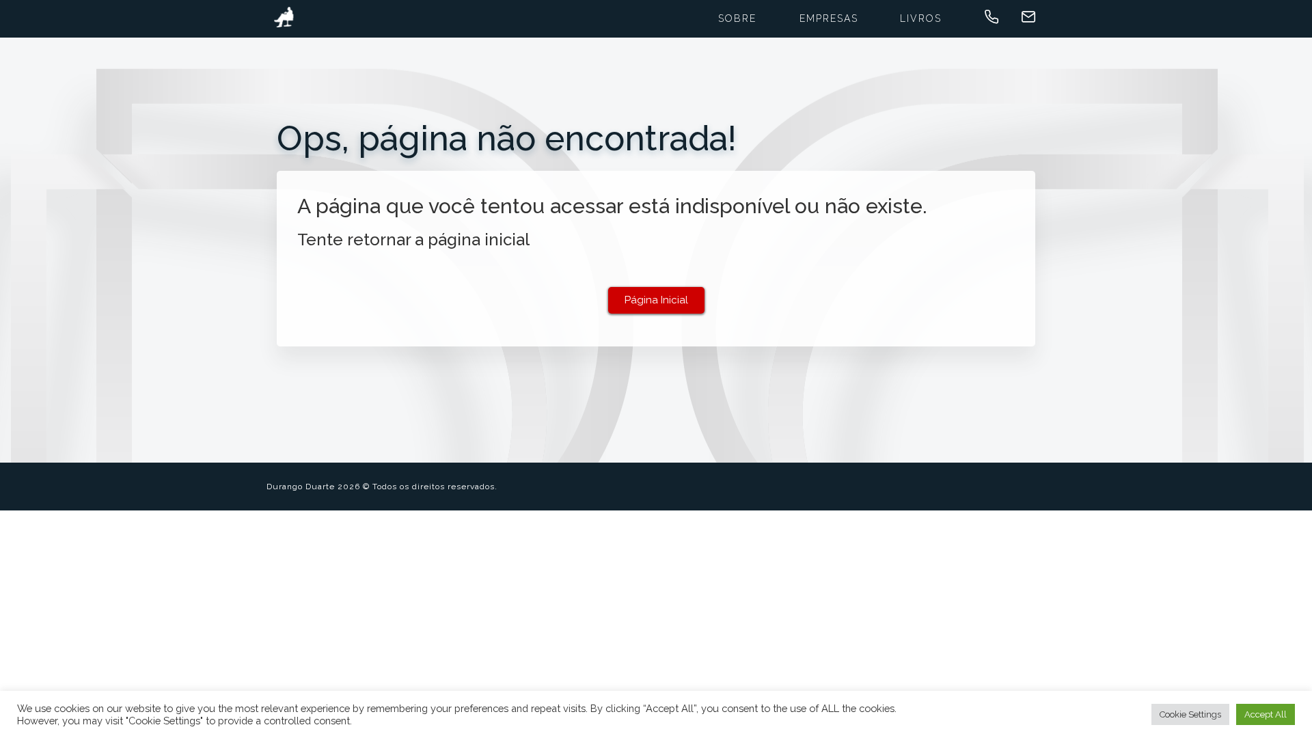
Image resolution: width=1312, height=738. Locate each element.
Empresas (829, 18)
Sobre (737, 18)
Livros (921, 18)
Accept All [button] (1265, 714)
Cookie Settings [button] (1190, 714)
